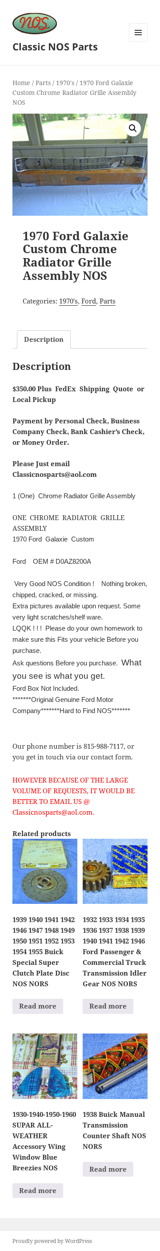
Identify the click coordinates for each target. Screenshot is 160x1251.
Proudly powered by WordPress (52, 1241)
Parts (43, 82)
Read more (37, 1005)
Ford (88, 300)
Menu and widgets (138, 41)
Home (21, 82)
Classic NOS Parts (55, 46)
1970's (65, 82)
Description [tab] (44, 339)
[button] (133, 128)
